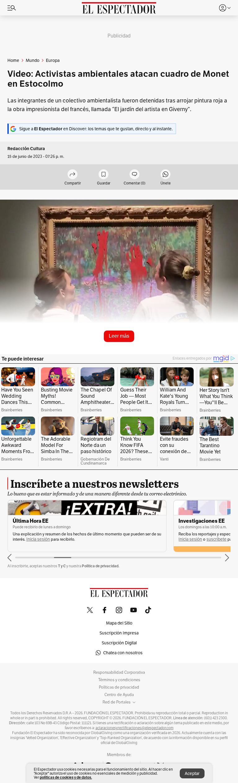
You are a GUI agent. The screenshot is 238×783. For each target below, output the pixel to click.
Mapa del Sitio (119, 623)
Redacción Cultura (26, 148)
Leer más (119, 336)
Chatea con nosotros (123, 652)
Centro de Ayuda (119, 695)
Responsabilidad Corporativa (119, 672)
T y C (62, 566)
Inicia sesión (24, 539)
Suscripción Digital (119, 643)
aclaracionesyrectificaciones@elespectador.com (134, 728)
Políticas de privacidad (119, 687)
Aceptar (192, 773)
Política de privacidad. (100, 566)
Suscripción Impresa (119, 633)
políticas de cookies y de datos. (66, 777)
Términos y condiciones (119, 680)
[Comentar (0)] (134, 174)
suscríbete (51, 539)
